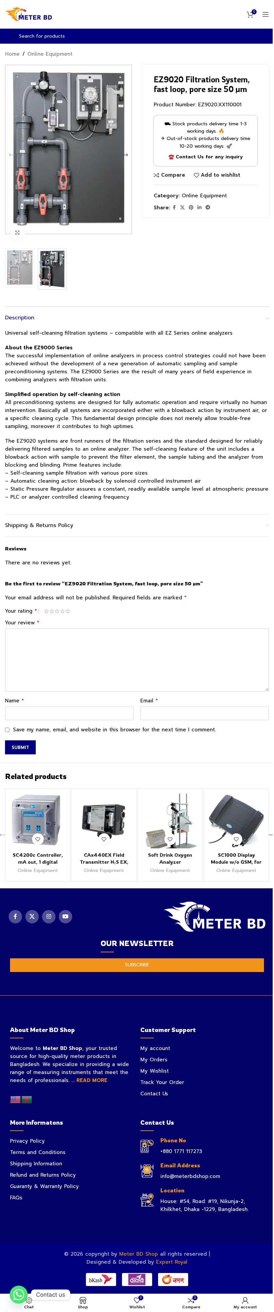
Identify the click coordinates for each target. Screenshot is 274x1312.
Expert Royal (171, 1262)
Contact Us (154, 1093)
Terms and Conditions (37, 1152)
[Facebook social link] (174, 207)
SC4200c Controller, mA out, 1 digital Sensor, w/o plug (38, 862)
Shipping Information (36, 1163)
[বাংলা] (27, 1099)
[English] (15, 1099)
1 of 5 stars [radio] (46, 611)
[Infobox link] (202, 1146)
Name (14, 701)
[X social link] (182, 207)
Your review (22, 623)
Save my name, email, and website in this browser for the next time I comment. (114, 729)
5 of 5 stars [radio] (68, 611)
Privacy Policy (27, 1141)
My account (155, 1048)
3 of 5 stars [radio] (57, 611)
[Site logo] (28, 14)
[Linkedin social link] (199, 207)
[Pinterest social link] (191, 207)
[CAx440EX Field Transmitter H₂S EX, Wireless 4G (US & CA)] (104, 821)
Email (149, 701)
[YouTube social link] (65, 916)
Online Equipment (50, 54)
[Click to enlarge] (17, 232)
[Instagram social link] (48, 916)
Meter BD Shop (138, 1254)
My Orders (153, 1059)
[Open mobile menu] (265, 14)
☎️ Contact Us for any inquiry (205, 156)
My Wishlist (154, 1071)
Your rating (21, 611)
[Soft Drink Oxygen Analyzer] (170, 821)
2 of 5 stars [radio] (51, 611)
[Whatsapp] (19, 1295)
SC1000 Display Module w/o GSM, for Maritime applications (236, 862)
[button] (11, 155)
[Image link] (214, 916)
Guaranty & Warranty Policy (44, 1186)
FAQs (16, 1197)
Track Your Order (162, 1082)
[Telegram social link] (207, 207)
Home (12, 54)
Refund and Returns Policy (43, 1175)
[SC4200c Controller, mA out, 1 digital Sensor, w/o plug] (37, 821)
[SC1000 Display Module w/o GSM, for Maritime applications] (236, 821)
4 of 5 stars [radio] (62, 611)
